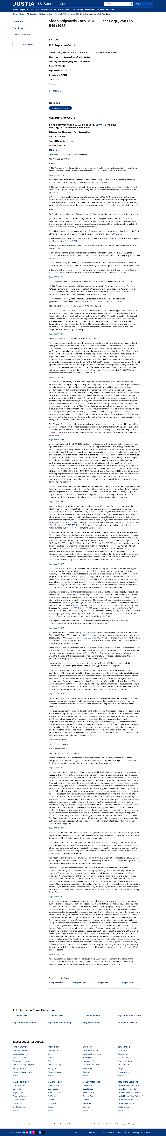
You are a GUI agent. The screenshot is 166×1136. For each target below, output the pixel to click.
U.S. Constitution (20, 1085)
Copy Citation (27, 44)
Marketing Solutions (105, 10)
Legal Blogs (88, 1089)
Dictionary (122, 1050)
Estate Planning (54, 1065)
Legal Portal (92, 1133)
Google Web (102, 982)
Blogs (120, 1068)
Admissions (123, 1054)
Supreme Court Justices (24, 1022)
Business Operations (92, 1054)
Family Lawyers (19, 1068)
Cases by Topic (55, 1015)
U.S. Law (22, 14)
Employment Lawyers (22, 1061)
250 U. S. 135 (77, 611)
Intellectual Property (91, 1061)
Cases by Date (20, 1015)
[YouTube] (27, 1132)
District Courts (19, 1103)
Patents (86, 1099)
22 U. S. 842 (114, 522)
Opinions (18, 28)
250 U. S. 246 (78, 605)
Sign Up (148, 4)
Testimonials (123, 1107)
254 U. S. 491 (67, 432)
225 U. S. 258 (86, 638)
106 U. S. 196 (54, 525)
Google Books (79, 982)
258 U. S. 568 (62, 248)
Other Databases (91, 1081)
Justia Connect (80, 1133)
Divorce (51, 1057)
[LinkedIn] (23, 1132)
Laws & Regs (77, 10)
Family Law (52, 1068)
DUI (49, 1061)
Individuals (53, 1046)
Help (110, 1133)
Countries (87, 1107)
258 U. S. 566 (66, 192)
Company (102, 1133)
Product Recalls (89, 1096)
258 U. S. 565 (101, 182)
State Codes (53, 1089)
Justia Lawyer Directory (128, 1089)
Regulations (18, 1092)
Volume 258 (74, 14)
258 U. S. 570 (117, 301)
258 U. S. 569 (126, 281)
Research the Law (48, 10)
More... (16, 1075)
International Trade (91, 1065)
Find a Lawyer (19, 10)
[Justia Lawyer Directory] (46, 1132)
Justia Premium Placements (129, 1092)
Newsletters (90, 10)
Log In (138, 4)
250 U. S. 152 (88, 611)
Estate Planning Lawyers (23, 1065)
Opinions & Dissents (60, 108)
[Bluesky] (40, 1132)
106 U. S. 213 (66, 525)
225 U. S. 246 (74, 638)
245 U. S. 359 (121, 638)
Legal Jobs (87, 1085)
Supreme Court (19, 1096)
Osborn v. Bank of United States (84, 522)
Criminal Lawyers (20, 1057)
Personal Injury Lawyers (23, 1072)
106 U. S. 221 (77, 525)
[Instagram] (33, 1132)
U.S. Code (17, 1089)
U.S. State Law (55, 1081)
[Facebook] (30, 1132)
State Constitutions (56, 1085)
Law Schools (63, 10)
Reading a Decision (127, 1022)
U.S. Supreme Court (46, 14)
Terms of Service (119, 1133)
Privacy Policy (133, 1133)
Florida (51, 1099)
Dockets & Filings (20, 1107)
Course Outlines (125, 1061)
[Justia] (23, 4)
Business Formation (91, 1050)
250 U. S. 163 (79, 608)
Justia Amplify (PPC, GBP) (128, 1099)
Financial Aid (123, 1057)
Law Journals (123, 1065)
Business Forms (89, 1092)
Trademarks (88, 1103)
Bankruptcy (53, 1050)
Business (87, 1046)
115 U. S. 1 (85, 635)
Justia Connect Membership (129, 1085)
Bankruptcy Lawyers (21, 1050)
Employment (88, 1057)
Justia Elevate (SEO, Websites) (130, 1096)
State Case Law (54, 1092)
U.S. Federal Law (21, 1081)
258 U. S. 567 (117, 234)
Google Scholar (56, 982)
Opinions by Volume (62, 14)
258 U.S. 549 (102, 124)
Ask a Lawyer (33, 10)
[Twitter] (43, 1132)
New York (52, 1103)
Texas (50, 1107)
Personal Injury (54, 1072)
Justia (15, 14)
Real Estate (87, 1068)
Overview (18, 21)
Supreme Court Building (59, 1022)
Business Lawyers (20, 1054)
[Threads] (36, 1132)
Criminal (51, 1054)
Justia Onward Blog (126, 1103)
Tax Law (86, 1072)
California (52, 1096)
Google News (128, 982)
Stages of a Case (91, 1022)
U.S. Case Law (32, 14)
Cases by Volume (91, 1015)
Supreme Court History (129, 1015)
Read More (54, 91)
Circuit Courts (19, 1099)
